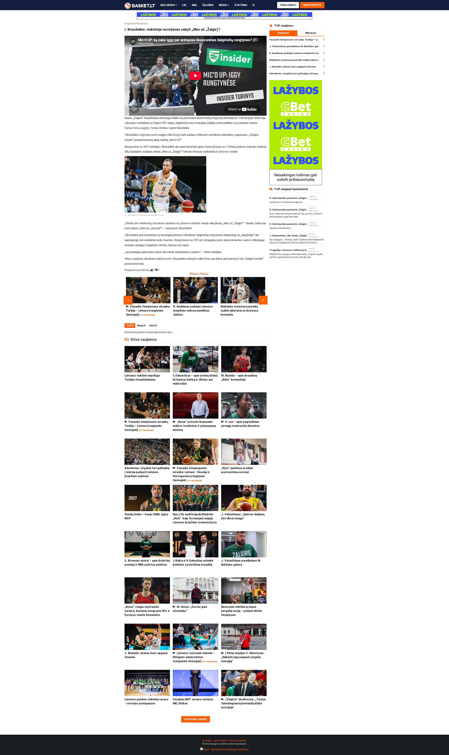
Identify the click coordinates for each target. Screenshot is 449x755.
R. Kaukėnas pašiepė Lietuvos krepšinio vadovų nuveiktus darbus (306, 53)
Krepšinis (130, 23)
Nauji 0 (141, 325)
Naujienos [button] (167, 5)
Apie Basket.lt (220, 740)
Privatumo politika (237, 740)
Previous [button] (128, 300)
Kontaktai (207, 740)
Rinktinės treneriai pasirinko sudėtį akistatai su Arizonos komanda (308, 60)
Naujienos (142, 23)
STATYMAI (240, 5)
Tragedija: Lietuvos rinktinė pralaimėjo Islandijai (297, 250)
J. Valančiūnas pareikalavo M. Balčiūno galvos (296, 46)
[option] (148, 300)
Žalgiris (208, 5)
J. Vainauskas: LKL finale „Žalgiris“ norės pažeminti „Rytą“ (303, 235)
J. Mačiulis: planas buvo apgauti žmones (292, 66)
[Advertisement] (238, 178)
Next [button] (263, 300)
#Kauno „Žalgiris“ (199, 273)
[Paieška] (253, 5)
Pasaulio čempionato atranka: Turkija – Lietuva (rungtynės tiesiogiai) (309, 39)
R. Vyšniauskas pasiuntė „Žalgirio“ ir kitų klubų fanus (299, 198)
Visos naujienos (195, 719)
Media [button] (223, 5)
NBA (194, 5)
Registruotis (312, 5)
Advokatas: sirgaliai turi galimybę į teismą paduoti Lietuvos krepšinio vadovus (314, 73)
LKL (184, 5)
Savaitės (283, 33)
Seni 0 (153, 325)
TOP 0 (129, 325)
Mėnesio (310, 33)
